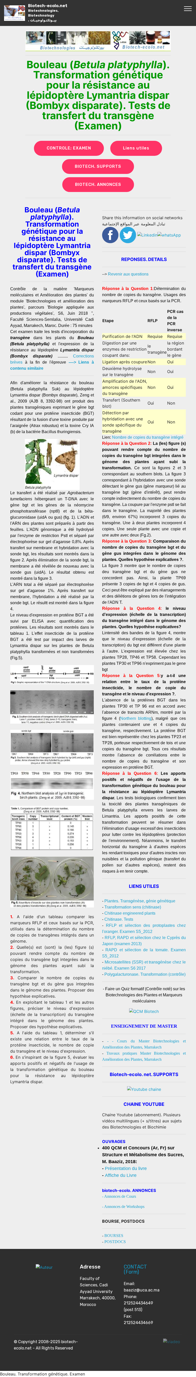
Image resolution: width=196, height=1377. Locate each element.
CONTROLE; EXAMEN (69, 148)
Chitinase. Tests (118, 919)
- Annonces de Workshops (123, 1206)
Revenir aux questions (128, 274)
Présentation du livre (126, 1168)
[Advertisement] (52, 1120)
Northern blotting (135, 718)
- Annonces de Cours (119, 1196)
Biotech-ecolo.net (47, 12)
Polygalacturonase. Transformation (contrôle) (145, 974)
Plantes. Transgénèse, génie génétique (139, 901)
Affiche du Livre (121, 1175)
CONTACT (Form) (135, 1269)
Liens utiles (136, 148)
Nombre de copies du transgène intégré (147, 437)
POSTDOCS (115, 1242)
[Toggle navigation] (188, 8)
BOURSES (113, 1235)
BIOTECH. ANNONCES (98, 184)
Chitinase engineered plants (129, 913)
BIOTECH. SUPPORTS (98, 166)
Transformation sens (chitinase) (132, 907)
